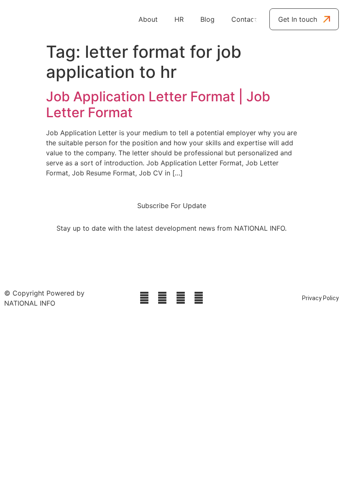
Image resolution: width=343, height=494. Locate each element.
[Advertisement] (171, 382)
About (148, 19)
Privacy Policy (320, 298)
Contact (244, 19)
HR (179, 19)
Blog (207, 19)
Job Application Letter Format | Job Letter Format (158, 104)
